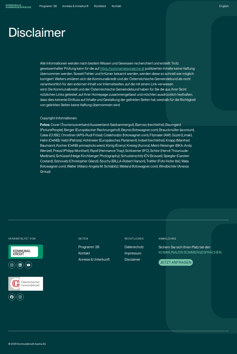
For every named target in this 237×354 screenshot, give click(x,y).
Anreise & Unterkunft (75, 6)
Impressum (133, 253)
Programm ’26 (48, 6)
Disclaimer (132, 259)
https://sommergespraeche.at (122, 68)
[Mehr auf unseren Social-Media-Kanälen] (20, 296)
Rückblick (100, 6)
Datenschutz (134, 247)
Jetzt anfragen (175, 262)
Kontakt (116, 6)
